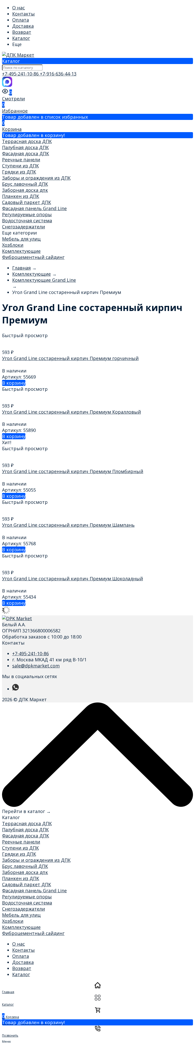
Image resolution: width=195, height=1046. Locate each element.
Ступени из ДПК (20, 166)
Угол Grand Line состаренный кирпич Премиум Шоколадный (72, 578)
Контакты (23, 14)
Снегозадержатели (23, 227)
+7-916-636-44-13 (58, 74)
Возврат (21, 32)
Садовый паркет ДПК (26, 202)
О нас (18, 8)
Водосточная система (27, 220)
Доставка (23, 26)
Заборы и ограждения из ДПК (36, 178)
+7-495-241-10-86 (21, 74)
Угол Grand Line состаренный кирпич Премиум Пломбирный (72, 471)
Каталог (21, 38)
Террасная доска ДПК (27, 141)
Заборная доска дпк (25, 190)
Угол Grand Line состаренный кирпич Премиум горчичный (70, 358)
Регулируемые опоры (27, 214)
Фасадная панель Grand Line (34, 208)
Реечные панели (21, 160)
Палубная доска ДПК (25, 147)
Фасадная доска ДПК (25, 153)
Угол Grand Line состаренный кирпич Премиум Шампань (68, 525)
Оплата (20, 20)
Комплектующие (21, 251)
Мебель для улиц (21, 239)
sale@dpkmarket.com (36, 666)
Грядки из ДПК (19, 172)
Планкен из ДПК (20, 196)
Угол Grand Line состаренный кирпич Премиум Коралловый (71, 412)
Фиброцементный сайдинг (33, 257)
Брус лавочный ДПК (25, 184)
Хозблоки (12, 245)
